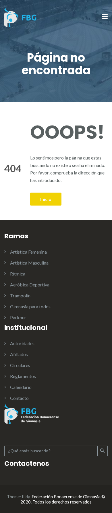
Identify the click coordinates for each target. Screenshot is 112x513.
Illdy (26, 496)
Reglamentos (23, 376)
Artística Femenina (28, 251)
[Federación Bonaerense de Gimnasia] (20, 16)
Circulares (20, 365)
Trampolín (20, 295)
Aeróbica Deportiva (29, 284)
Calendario (21, 387)
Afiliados (19, 354)
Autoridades (22, 343)
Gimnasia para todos (30, 306)
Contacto (19, 398)
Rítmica (17, 273)
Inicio (45, 199)
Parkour (18, 317)
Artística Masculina (29, 262)
